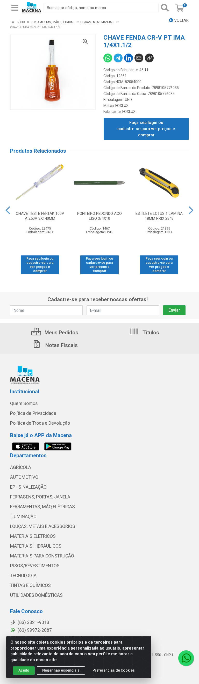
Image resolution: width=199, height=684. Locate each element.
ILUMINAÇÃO (23, 516)
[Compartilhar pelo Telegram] (118, 58)
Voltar (181, 20)
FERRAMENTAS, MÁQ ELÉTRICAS (42, 506)
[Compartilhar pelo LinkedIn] (128, 58)
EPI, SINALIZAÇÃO (28, 487)
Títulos (150, 332)
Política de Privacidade (33, 413)
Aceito (23, 670)
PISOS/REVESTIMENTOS (35, 565)
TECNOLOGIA (23, 575)
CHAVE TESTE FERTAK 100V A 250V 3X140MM (40, 216)
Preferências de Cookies (114, 670)
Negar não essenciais (61, 670)
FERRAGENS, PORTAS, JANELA (40, 496)
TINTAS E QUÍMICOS (30, 585)
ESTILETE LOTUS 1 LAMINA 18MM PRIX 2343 (159, 216)
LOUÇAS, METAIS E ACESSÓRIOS (42, 526)
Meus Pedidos (60, 332)
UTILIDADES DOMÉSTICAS (36, 595)
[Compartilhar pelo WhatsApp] (107, 58)
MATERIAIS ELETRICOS (33, 536)
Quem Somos (24, 403)
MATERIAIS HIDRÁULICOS (35, 546)
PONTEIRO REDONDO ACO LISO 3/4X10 (99, 216)
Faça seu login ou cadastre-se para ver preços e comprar (146, 128)
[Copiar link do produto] (149, 58)
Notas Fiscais (61, 345)
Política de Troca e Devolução (40, 423)
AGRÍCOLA (20, 467)
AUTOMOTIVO (24, 477)
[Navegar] (8, 210)
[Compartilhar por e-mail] (138, 58)
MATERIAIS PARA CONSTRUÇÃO (42, 555)
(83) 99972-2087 (34, 630)
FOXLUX (122, 106)
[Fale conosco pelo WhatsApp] (186, 658)
